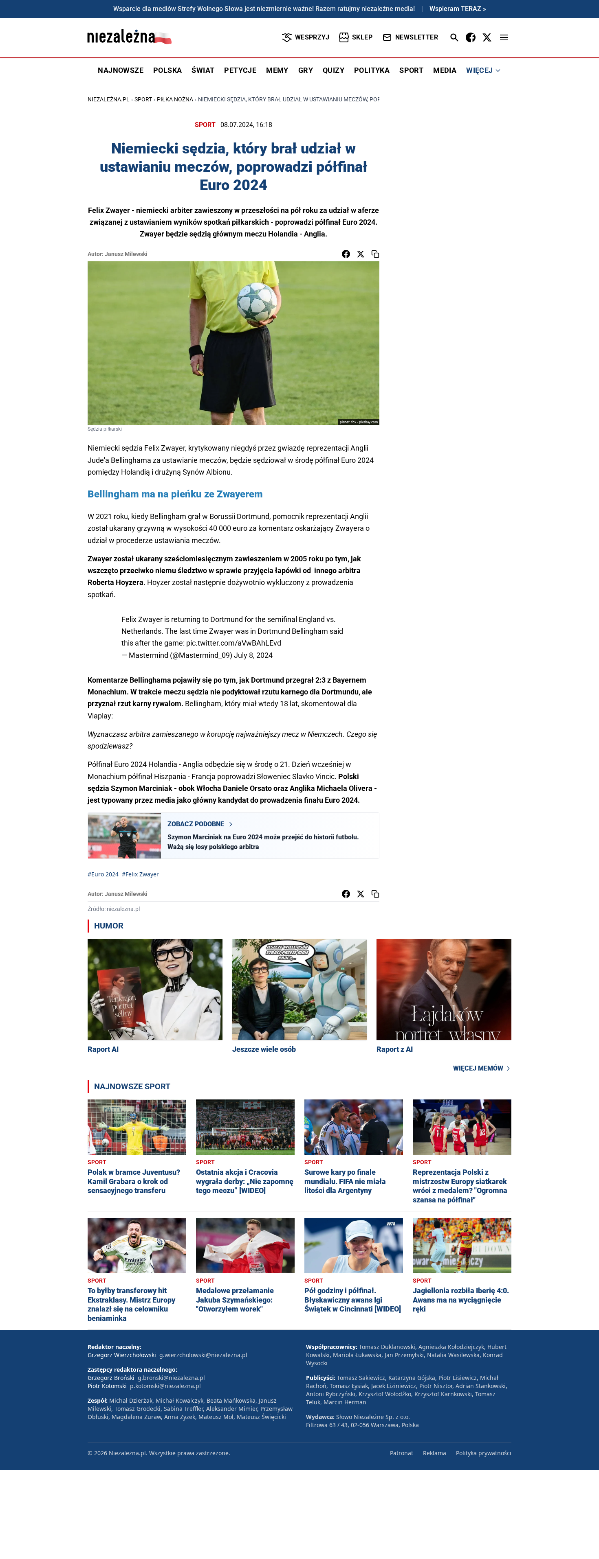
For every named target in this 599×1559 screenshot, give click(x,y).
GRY (305, 70)
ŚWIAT (203, 70)
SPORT (411, 70)
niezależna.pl (109, 99)
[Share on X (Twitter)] (361, 254)
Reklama (434, 1453)
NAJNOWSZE (120, 70)
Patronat (401, 1453)
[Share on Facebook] (346, 254)
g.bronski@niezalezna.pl (171, 1378)
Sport (143, 99)
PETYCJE (240, 70)
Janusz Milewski (126, 254)
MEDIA (444, 70)
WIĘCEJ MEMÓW (478, 1068)
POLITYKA (372, 70)
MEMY (277, 70)
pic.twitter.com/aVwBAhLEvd (233, 643)
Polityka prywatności (483, 1453)
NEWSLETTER (416, 37)
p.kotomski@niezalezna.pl (165, 1386)
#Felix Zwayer (140, 874)
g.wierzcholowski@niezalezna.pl (203, 1355)
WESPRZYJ (312, 37)
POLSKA (167, 70)
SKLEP (362, 37)
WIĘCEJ (479, 70)
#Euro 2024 (103, 874)
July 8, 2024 (253, 655)
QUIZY (333, 70)
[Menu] (504, 37)
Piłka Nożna (175, 99)
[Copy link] (375, 254)
